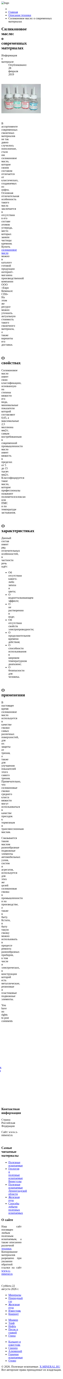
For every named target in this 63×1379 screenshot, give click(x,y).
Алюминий (15, 1351)
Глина (12, 1335)
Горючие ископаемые (15, 1356)
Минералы (14, 1294)
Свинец (13, 1348)
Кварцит (13, 1313)
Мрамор (13, 1319)
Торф (11, 1323)
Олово (12, 1360)
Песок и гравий (13, 1331)
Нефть (12, 1326)
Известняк (14, 1310)
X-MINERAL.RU (50, 1366)
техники (6, 1248)
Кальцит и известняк (14, 1343)
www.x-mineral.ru (7, 1272)
